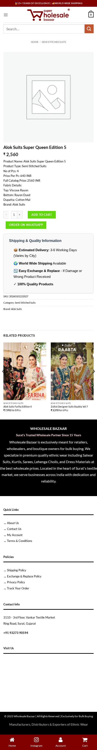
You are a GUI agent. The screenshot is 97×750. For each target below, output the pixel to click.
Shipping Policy (16, 570)
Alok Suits (16, 309)
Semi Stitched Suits (54, 42)
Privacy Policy (16, 582)
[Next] (93, 380)
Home (34, 42)
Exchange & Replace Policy (24, 576)
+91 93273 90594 (15, 633)
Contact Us (14, 529)
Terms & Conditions (19, 541)
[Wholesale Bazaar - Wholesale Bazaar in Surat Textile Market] (48, 15)
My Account (15, 535)
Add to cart (41, 214)
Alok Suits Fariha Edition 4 (17, 406)
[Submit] (89, 28)
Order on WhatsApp (26, 225)
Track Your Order (18, 588)
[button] (5, 15)
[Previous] (3, 380)
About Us (13, 523)
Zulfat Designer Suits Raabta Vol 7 (69, 406)
